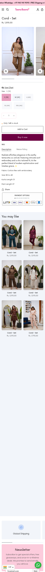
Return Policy (22, 149)
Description (6, 149)
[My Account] (37, 9)
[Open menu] (2, 9)
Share (7, 190)
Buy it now (22, 137)
